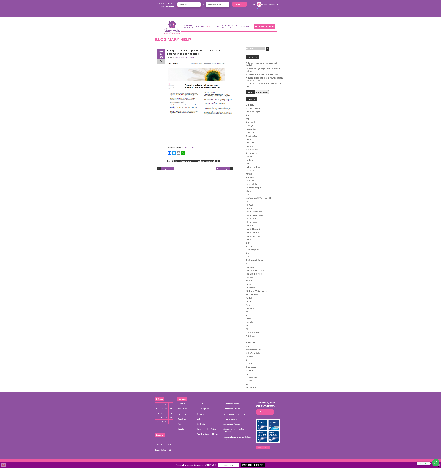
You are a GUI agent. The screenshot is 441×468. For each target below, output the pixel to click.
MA (171, 409)
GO (166, 409)
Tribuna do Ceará (251, 377)
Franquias (193, 58)
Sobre (157, 440)
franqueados (250, 225)
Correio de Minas (251, 153)
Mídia (247, 311)
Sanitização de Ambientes (207, 434)
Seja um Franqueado (264, 26)
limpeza (248, 284)
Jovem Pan (249, 277)
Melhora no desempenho (207, 161)
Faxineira (181, 404)
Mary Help (249, 298)
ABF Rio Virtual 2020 (253, 108)
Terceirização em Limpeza (234, 414)
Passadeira (182, 409)
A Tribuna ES (250, 104)
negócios (217, 161)
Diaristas (178, 58)
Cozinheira (181, 419)
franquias (190, 161)
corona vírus (250, 142)
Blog (209, 27)
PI (166, 417)
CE (171, 405)
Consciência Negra (252, 136)
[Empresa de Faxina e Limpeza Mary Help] (172, 27)
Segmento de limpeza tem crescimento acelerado (262, 74)
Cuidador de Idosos (231, 404)
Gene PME (249, 246)
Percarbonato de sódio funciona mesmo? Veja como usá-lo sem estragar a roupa (264, 78)
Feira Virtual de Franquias (254, 215)
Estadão (248, 191)
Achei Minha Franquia (253, 111)
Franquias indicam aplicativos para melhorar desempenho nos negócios (193, 52)
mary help (197, 161)
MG (157, 413)
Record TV (249, 346)
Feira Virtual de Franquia (254, 211)
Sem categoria (251, 367)
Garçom (200, 414)
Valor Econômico (251, 387)
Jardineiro (201, 424)
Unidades (200, 26)
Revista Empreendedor (253, 349)
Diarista (180, 429)
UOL (247, 384)
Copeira (200, 404)
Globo (248, 253)
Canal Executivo (189, 148)
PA (171, 413)
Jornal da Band (250, 267)
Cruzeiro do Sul (251, 163)
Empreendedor (250, 180)
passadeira (249, 322)
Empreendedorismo (252, 184)
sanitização (250, 356)
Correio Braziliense (252, 149)
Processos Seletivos (231, 409)
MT (166, 413)
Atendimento (246, 26)
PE (162, 417)
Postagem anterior (167, 168)
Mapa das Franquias (252, 294)
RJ (157, 422)
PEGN (247, 325)
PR (171, 417)
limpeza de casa (251, 287)
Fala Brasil (249, 204)
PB (157, 417)
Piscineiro (181, 424)
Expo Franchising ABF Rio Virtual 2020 (258, 198)
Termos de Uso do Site (163, 450)
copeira (248, 139)
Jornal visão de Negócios (254, 273)
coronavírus (249, 146)
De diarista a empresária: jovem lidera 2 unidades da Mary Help (263, 64)
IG (246, 263)
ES (162, 409)
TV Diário (249, 380)
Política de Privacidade (163, 445)
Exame (248, 194)
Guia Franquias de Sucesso (254, 260)
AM (162, 405)
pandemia (249, 318)
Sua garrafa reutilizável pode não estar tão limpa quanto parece (264, 84)
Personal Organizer (231, 419)
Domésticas (185, 58)
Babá (199, 419)
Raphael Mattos (251, 342)
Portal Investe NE (251, 336)
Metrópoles (249, 304)
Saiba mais (264, 412)
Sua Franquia (250, 370)
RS (166, 422)
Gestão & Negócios (252, 249)
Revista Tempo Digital (253, 353)
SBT (247, 360)
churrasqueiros (251, 129)
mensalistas (250, 301)
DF (157, 409)
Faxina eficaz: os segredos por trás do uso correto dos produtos (263, 69)
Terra (247, 373)
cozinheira (249, 160)
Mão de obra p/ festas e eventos (256, 291)
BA (166, 405)
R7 (246, 339)
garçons (248, 242)
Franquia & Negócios (252, 232)
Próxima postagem (223, 168)
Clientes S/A (250, 132)
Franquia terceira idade (253, 236)
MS (162, 413)
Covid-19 (249, 156)
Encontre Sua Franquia (253, 187)
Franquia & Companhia (253, 229)
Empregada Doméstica (206, 429)
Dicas (216, 26)
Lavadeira (181, 414)
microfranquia (250, 308)
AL (157, 405)
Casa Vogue (249, 125)
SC (171, 422)
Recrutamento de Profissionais (230, 26)
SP (157, 426)
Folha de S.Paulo (251, 218)
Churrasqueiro (203, 409)
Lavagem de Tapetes (231, 424)
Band (247, 115)
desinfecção (250, 170)
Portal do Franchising (253, 332)
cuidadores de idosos (253, 167)
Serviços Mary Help (188, 26)
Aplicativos (174, 161)
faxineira (249, 208)
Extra (247, 201)
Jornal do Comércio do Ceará (255, 270)
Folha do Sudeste (251, 222)
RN (162, 422)
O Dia (247, 315)
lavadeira (249, 280)
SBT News (249, 363)
